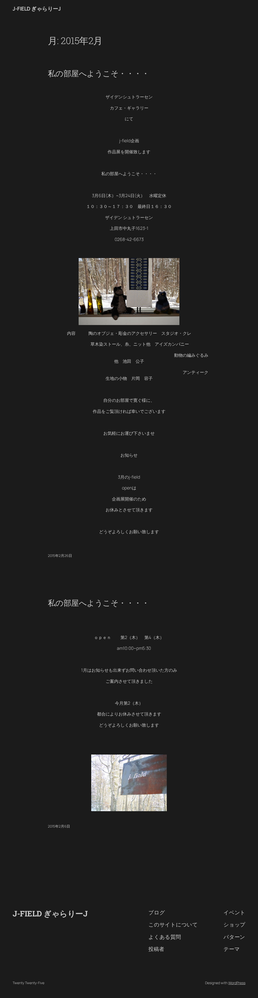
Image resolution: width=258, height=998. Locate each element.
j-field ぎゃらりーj (36, 8)
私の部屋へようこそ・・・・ (98, 73)
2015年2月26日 (60, 555)
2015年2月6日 (59, 826)
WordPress (236, 982)
